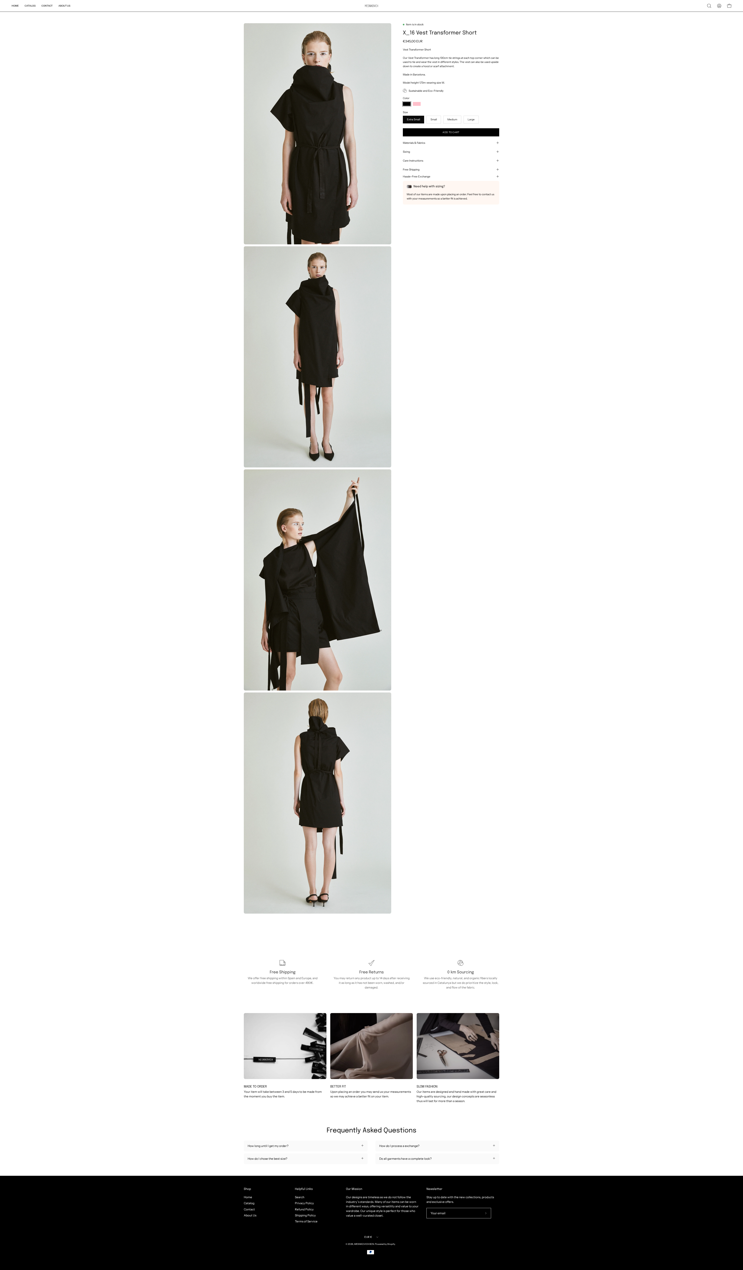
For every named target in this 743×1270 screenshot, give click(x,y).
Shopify (391, 1244)
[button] (709, 6)
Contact (249, 1209)
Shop (247, 1189)
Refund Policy (304, 1209)
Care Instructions (413, 160)
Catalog (249, 1203)
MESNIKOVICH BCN (364, 1244)
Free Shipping (411, 169)
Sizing (406, 151)
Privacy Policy (304, 1203)
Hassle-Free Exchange (416, 176)
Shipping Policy (305, 1215)
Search (299, 1197)
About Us (250, 1215)
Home (248, 1197)
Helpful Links (304, 1189)
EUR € (368, 1236)
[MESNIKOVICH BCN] (371, 5)
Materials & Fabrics (414, 142)
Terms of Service (306, 1221)
